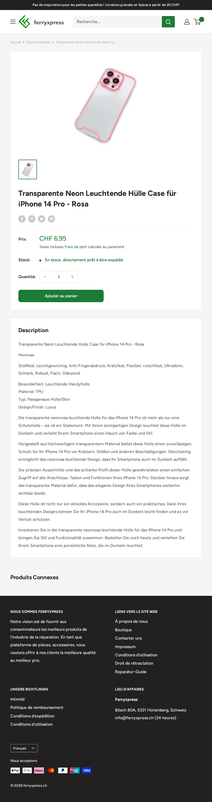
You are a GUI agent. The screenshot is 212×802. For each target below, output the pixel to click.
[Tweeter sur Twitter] (41, 218)
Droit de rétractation (134, 663)
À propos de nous (131, 621)
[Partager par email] (51, 218)
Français (19, 748)
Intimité (17, 699)
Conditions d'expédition (32, 716)
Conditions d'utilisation (136, 654)
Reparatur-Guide (131, 671)
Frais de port (76, 246)
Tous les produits (38, 42)
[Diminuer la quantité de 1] (45, 276)
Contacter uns (128, 638)
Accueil (15, 42)
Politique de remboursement (36, 707)
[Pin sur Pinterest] (31, 218)
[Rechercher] (168, 21)
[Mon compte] (187, 22)
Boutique (123, 629)
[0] (197, 22)
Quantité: (27, 276)
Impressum (125, 646)
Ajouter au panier (61, 295)
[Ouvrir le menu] (13, 22)
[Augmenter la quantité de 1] (72, 276)
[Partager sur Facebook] (22, 218)
